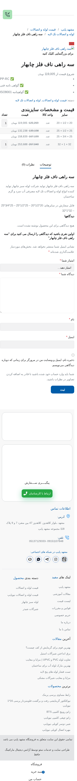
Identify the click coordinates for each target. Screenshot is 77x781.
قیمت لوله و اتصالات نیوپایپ (22, 594)
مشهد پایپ (67, 29)
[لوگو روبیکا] (30, 559)
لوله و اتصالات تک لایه (61, 34)
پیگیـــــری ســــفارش (37, 482)
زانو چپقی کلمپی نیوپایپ (57, 717)
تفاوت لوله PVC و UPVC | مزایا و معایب (48, 659)
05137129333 (37, 541)
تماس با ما (64, 629)
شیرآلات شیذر (30, 609)
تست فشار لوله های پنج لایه (55, 671)
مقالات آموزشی (61, 593)
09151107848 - (54, 541)
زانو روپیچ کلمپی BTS (58, 711)
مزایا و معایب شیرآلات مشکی (53, 677)
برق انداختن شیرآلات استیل (55, 653)
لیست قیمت (63, 601)
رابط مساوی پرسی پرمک (56, 694)
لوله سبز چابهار (30, 601)
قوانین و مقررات (61, 608)
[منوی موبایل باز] (70, 7)
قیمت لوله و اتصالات (43, 29)
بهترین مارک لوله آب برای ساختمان (51, 665)
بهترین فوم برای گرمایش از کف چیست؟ (48, 647)
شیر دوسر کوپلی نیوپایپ (56, 723)
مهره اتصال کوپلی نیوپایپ (56, 729)
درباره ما (65, 622)
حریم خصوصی (62, 615)
